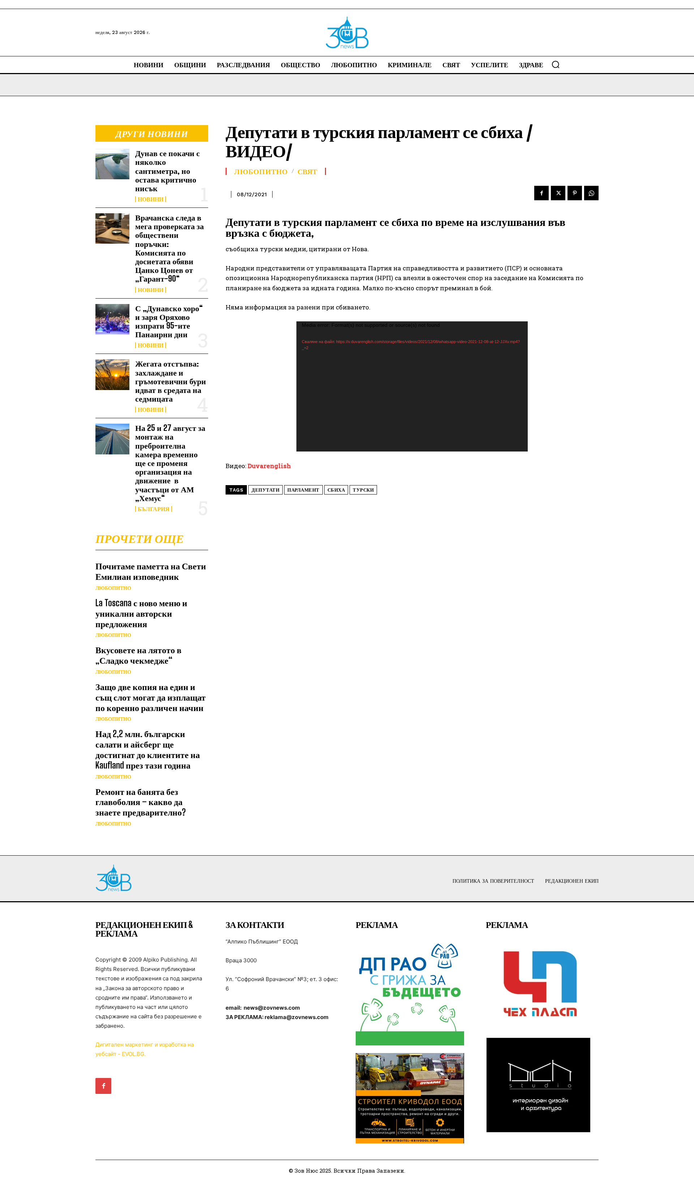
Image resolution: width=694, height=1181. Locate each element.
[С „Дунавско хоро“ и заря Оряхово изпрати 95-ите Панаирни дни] (112, 319)
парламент (303, 490)
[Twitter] (558, 193)
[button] (555, 64)
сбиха (336, 490)
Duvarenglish (269, 466)
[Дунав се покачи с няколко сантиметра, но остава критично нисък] (112, 164)
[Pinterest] (574, 193)
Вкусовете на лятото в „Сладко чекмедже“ (138, 655)
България (154, 509)
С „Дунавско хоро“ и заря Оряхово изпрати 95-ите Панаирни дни (169, 321)
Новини (150, 199)
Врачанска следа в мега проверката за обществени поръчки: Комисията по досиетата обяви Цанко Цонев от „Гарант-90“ (169, 248)
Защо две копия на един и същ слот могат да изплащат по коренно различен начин (150, 697)
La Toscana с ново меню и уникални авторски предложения (141, 613)
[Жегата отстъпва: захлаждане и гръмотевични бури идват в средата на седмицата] (112, 374)
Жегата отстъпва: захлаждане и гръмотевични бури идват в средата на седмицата (170, 381)
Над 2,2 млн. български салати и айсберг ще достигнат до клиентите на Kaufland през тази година (147, 749)
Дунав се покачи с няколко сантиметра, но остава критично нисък (167, 170)
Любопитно (113, 588)
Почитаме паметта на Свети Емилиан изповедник (150, 571)
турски (363, 490)
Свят (307, 171)
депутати (265, 490)
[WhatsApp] (591, 193)
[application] (412, 386)
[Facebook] (541, 193)
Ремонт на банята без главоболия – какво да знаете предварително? (140, 802)
